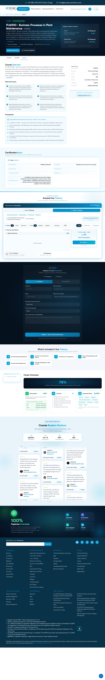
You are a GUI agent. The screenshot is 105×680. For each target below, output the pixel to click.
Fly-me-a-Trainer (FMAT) (36, 563)
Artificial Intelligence (11, 596)
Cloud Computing (11, 594)
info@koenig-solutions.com (70, 3)
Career (79, 561)
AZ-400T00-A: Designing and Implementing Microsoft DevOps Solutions (86, 609)
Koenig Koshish (57, 561)
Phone (27, 293)
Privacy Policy (81, 566)
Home (7, 14)
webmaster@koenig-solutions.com (42, 643)
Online (16, 225)
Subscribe (48, 544)
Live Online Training (35, 556)
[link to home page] (11, 8)
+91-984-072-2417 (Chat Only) (40, 3)
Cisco (31, 599)
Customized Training (35, 569)
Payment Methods (82, 556)
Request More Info (13, 50)
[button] (80, 32)
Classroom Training (35, 561)
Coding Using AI (34, 582)
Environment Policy (82, 553)
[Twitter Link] (97, 542)
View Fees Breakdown (84, 237)
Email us (59, 276)
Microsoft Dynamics (11, 604)
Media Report (81, 571)
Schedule (17, 57)
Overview (9, 57)
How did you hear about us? (32, 301)
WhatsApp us (49, 276)
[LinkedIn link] (92, 542)
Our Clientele (9, 563)
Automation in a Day (59, 610)
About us (8, 553)
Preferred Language (30, 308)
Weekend (47, 225)
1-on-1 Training (34, 558)
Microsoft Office (10, 599)
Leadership (9, 556)
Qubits (55, 563)
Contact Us (59, 9)
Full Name (28, 286)
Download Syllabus (29, 50)
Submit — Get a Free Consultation (52, 334)
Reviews (24, 57)
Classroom (23, 225)
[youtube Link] (77, 542)
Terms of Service (81, 558)
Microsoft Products (58, 569)
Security (8, 602)
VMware (32, 604)
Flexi (31, 566)
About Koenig (35, 9)
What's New (80, 569)
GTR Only (57, 225)
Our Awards (9, 576)
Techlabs (32, 574)
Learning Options (47, 9)
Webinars (8, 561)
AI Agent (32, 579)
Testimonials (9, 574)
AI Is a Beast (33, 584)
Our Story (8, 571)
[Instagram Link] (87, 542)
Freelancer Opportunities (84, 563)
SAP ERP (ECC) (17, 14)
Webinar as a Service (36, 571)
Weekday (40, 225)
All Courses (22, 9)
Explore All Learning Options (37, 553)
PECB (31, 602)
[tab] (28, 210)
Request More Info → (84, 95)
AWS (31, 596)
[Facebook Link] (82, 542)
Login (96, 9)
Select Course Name (58, 293)
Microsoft (32, 594)
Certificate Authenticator (60, 566)
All (12, 225)
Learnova (32, 576)
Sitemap (55, 558)
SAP (11, 14)
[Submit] (89, 9)
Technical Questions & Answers (62, 553)
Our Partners (9, 569)
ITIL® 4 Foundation (58, 607)
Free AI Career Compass (36, 587)
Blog (54, 556)
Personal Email (57, 286)
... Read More (10, 41)
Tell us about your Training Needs (34, 314)
